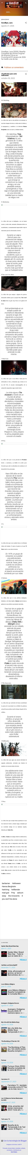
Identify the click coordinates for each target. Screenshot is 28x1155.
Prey (13, 893)
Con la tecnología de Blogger (15, 1141)
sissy (4, 896)
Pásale (23, 960)
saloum (20, 893)
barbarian (6, 883)
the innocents (14, 896)
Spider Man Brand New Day (10, 946)
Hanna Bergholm (9, 887)
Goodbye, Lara (6, 23)
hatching (5, 890)
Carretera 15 (5, 1079)
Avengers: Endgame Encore (10, 1003)
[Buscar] (26, 3)
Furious (3, 1060)
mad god (5, 893)
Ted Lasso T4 (5, 1119)
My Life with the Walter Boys (10, 1022)
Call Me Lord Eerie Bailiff (9, 965)
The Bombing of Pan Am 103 (10, 1041)
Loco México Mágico (8, 984)
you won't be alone (9, 899)
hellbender (15, 890)
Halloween (16, 883)
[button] (26, 23)
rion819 (20, 1144)
